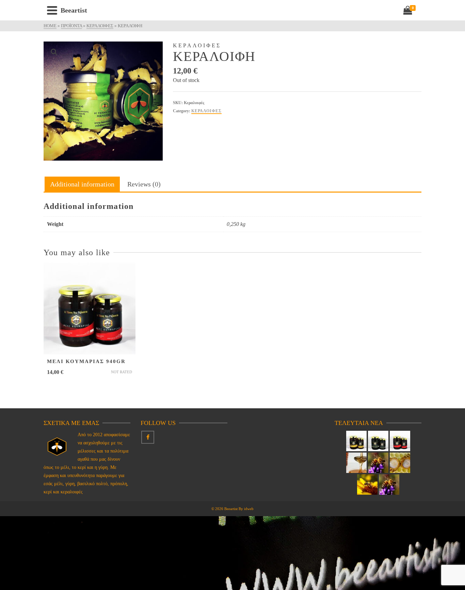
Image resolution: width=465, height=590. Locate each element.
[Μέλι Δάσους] (378, 441)
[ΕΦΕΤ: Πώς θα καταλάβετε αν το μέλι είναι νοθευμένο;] (356, 463)
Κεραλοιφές (206, 111)
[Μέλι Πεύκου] (356, 441)
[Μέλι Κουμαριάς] (400, 441)
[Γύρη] (367, 484)
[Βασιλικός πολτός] (400, 463)
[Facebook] (147, 437)
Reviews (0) (144, 184)
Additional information (82, 184)
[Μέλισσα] (389, 484)
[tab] (82, 185)
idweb (249, 509)
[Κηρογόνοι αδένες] (378, 463)
